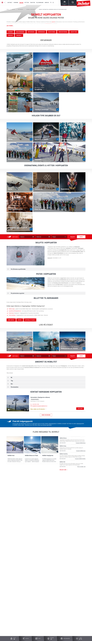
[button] (31, 69)
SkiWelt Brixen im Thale (31, 455)
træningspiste (48, 23)
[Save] (25, 410)
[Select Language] (3, 2)
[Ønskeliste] (53, 2)
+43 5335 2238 (35, 404)
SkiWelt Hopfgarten (47, 455)
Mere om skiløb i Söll (81, 466)
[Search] (51, 2)
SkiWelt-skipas (12, 308)
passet (53, 21)
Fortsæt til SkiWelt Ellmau (80, 442)
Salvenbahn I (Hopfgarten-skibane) (40, 397)
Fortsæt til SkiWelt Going (80, 450)
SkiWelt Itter (11, 455)
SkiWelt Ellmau (63, 438)
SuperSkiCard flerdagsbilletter (15, 311)
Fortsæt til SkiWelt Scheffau (80, 458)
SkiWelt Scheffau (64, 453)
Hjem (8, 9)
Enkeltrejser (11, 313)
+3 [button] (10, 409)
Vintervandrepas (12, 315)
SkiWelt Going (63, 446)
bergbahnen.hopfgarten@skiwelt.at (39, 406)
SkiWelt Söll (62, 461)
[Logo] (83, 3)
